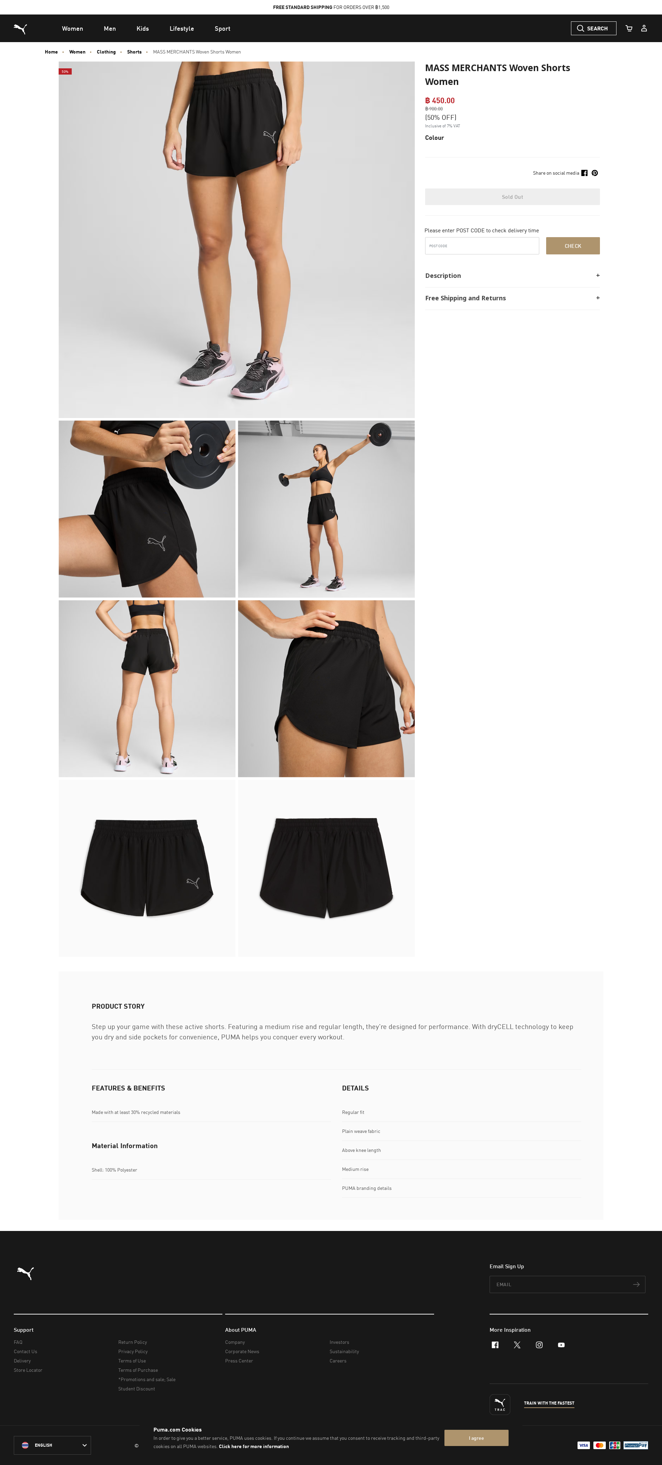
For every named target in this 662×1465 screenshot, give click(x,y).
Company (235, 1342)
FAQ (18, 1342)
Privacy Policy (133, 1351)
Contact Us (25, 1351)
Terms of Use (132, 1361)
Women (77, 52)
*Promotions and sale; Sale (146, 1379)
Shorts (134, 52)
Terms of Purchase (138, 1370)
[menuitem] (72, 28)
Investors (339, 1342)
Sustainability (344, 1351)
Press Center (239, 1361)
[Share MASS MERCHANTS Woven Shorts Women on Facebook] (584, 173)
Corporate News (242, 1351)
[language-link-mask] (52, 1445)
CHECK (573, 246)
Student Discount (136, 1388)
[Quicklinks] (644, 28)
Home (51, 52)
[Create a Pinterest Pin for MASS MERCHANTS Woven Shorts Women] (595, 173)
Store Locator (28, 1370)
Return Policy (132, 1342)
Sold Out (512, 197)
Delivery (22, 1361)
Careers (338, 1361)
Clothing (106, 52)
